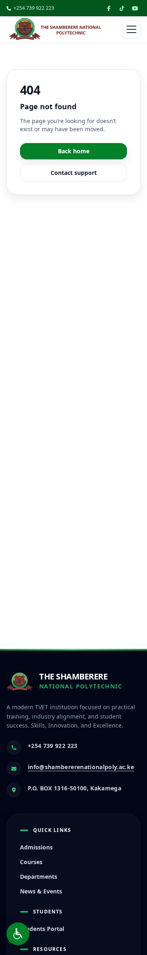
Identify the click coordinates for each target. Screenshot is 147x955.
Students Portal (42, 929)
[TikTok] (121, 8)
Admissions (36, 847)
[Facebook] (108, 8)
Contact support (74, 172)
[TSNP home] (55, 30)
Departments (38, 876)
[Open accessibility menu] (18, 933)
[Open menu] (131, 30)
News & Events (41, 891)
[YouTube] (134, 8)
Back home (73, 151)
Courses (31, 862)
